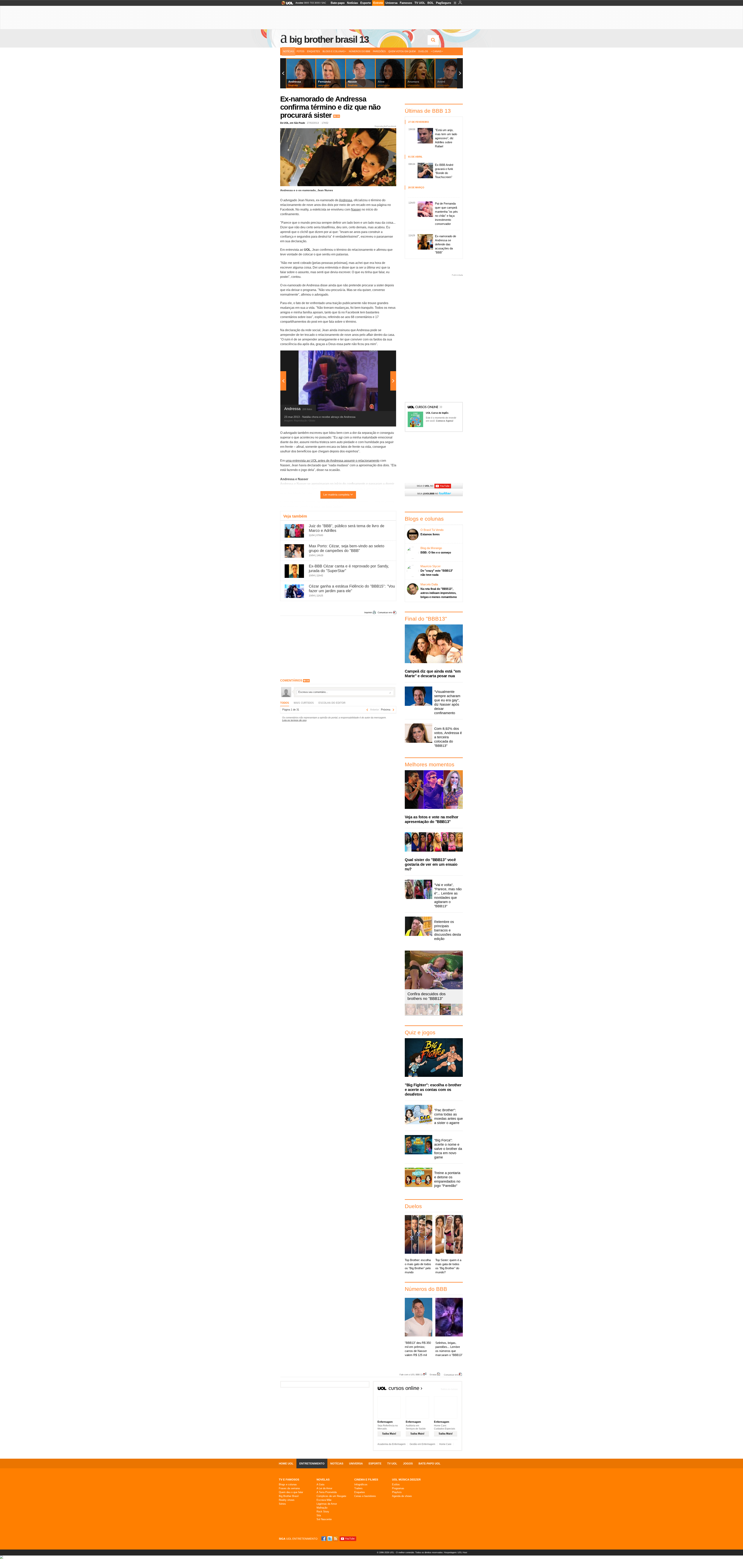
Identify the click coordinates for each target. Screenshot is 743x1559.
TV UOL (419, 2)
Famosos (406, 2)
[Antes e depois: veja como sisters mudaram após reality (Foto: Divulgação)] (410, 1014)
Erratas (433, 1374)
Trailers (358, 1488)
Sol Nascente (324, 1519)
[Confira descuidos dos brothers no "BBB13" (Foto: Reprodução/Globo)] (445, 1014)
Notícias (352, 2)
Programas (398, 1488)
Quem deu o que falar (291, 1492)
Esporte (365, 2)
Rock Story (323, 1511)
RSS (336, 1538)
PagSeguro (443, 2)
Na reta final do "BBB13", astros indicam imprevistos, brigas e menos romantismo (438, 593)
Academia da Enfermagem (391, 1444)
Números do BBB (359, 51)
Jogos (408, 1463)
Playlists (397, 1492)
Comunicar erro (385, 612)
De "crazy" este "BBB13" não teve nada (436, 572)
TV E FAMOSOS (289, 1479)
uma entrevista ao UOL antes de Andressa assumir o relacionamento (332, 460)
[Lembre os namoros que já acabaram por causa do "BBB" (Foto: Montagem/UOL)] (422, 1014)
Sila (319, 1515)
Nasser (356, 209)
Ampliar (384, 355)
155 (338, 116)
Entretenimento (311, 1463)
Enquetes (313, 51)
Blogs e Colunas (334, 51)
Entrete (378, 2)
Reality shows (286, 1499)
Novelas (323, 1479)
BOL (430, 2)
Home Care (445, 1444)
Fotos (300, 51)
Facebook (324, 1538)
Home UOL (286, 1463)
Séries (282, 1503)
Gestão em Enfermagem (422, 1444)
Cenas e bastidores (365, 1496)
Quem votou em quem (402, 51)
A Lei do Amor (324, 1488)
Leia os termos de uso (294, 720)
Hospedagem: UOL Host (455, 1552)
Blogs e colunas (288, 1484)
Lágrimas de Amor (327, 1503)
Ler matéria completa (336, 494)
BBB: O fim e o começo (435, 552)
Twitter (330, 1538)
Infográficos (360, 1484)
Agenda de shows (402, 1496)
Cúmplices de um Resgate (331, 1496)
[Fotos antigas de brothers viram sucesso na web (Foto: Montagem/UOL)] (433, 1014)
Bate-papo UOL (430, 1463)
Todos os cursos (449, 1389)
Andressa (345, 200)
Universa (391, 2)
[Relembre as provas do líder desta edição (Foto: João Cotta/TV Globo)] (456, 1014)
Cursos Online (427, 407)
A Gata (320, 1484)
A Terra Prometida (327, 1492)
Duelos (423, 51)
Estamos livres (430, 534)
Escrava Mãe (324, 1499)
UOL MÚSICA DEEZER (406, 1479)
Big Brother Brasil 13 (329, 39)
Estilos (396, 1484)
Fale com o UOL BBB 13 (411, 1374)
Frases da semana (289, 1488)
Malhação (322, 1507)
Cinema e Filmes (366, 1479)
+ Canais (436, 51)
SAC (323, 3)
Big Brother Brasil (289, 1496)
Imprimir (368, 612)
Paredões (379, 51)
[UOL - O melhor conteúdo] (286, 4)
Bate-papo (338, 2)
